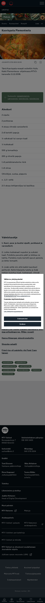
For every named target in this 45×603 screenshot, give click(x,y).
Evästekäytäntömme (10, 296)
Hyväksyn (22, 324)
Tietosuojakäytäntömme (23, 296)
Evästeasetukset (22, 319)
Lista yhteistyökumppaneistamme (13, 311)
